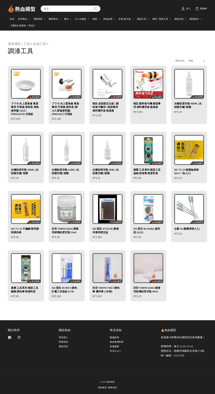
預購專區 (38, 19)
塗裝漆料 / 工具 (19, 44)
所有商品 (22, 19)
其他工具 (40, 44)
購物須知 (112, 387)
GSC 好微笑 (80, 19)
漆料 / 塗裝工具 (160, 19)
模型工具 (141, 19)
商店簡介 (63, 337)
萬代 (66, 19)
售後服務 (114, 346)
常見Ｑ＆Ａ (115, 351)
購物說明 (114, 337)
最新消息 (63, 346)
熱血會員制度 (117, 341)
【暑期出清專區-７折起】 (23, 25)
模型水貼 (179, 19)
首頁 (12, 19)
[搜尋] (95, 9)
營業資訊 (63, 341)
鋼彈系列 (53, 19)
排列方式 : (180, 60)
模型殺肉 (194, 19)
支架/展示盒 (125, 19)
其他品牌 (107, 19)
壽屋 (95, 19)
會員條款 (102, 387)
